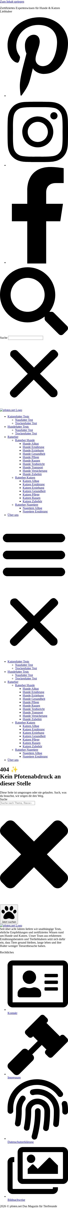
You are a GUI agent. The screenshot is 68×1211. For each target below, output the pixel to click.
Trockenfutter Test (26, 423)
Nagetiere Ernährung (35, 511)
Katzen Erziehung (33, 487)
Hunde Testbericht (34, 464)
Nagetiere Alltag (32, 508)
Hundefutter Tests (18, 426)
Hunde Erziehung (33, 450)
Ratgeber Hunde (25, 440)
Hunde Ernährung (33, 447)
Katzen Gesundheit (34, 491)
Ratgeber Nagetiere (26, 504)
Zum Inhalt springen (12, 1)
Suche (3, 337)
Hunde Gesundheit (34, 453)
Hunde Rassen (31, 460)
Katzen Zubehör (32, 501)
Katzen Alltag (31, 481)
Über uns (13, 514)
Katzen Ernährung (34, 484)
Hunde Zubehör (32, 474)
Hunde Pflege (31, 457)
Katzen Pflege (31, 494)
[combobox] (17, 803)
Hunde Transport (33, 467)
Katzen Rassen (31, 497)
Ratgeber (13, 436)
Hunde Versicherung (35, 470)
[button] (34, 301)
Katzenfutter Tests (18, 416)
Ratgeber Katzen (25, 477)
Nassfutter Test (24, 419)
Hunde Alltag (31, 443)
